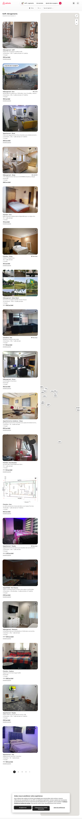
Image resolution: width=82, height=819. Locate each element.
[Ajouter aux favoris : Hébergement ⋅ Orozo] (35, 353)
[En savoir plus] (15, 15)
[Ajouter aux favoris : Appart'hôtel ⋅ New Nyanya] (35, 561)
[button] (6, 57)
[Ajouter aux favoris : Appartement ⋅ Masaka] (35, 520)
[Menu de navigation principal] (77, 3)
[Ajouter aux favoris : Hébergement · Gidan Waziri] (35, 272)
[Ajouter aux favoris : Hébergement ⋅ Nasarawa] (35, 603)
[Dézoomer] (76, 20)
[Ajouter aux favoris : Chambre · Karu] (35, 188)
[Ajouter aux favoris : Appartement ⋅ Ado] (35, 728)
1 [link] (14, 772)
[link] (10, 772)
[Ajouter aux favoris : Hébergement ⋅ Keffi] (35, 23)
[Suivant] (29, 772)
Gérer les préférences (59, 807)
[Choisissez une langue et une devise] (73, 3)
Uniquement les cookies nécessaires (41, 808)
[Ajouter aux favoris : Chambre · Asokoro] (35, 645)
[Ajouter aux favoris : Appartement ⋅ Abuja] (35, 107)
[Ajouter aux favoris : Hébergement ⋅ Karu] (35, 65)
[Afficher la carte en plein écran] (76, 15)
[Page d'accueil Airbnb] (7, 3)
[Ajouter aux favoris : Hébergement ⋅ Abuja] (35, 149)
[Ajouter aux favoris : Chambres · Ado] (35, 311)
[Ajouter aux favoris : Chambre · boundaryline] (35, 436)
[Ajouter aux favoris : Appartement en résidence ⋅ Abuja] (35, 395)
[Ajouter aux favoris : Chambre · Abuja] (35, 230)
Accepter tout (23, 807)
